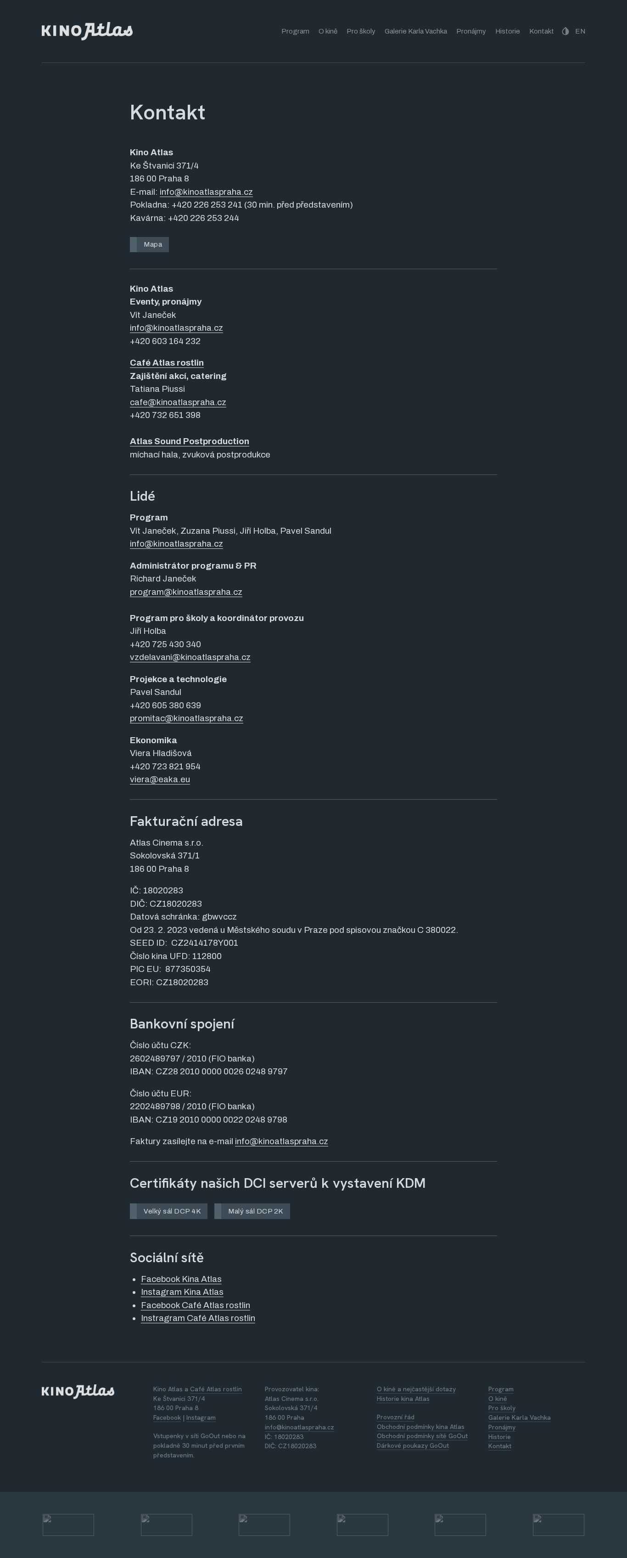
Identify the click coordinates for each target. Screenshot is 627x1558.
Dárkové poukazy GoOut (413, 1445)
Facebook (167, 1417)
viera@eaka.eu (160, 779)
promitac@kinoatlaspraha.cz (186, 718)
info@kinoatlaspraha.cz (206, 192)
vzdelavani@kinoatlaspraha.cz (190, 657)
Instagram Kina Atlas (182, 1292)
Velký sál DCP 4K (172, 1211)
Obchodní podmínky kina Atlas (421, 1427)
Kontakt (541, 31)
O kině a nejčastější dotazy (416, 1389)
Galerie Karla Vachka (416, 31)
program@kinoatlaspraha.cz (186, 592)
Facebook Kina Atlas (181, 1279)
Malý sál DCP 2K (255, 1211)
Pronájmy (471, 31)
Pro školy (361, 31)
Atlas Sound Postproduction (189, 441)
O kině (328, 31)
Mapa (153, 244)
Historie (507, 31)
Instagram (201, 1417)
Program (295, 31)
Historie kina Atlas (403, 1398)
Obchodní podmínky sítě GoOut (422, 1436)
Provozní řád (395, 1417)
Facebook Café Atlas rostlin (195, 1305)
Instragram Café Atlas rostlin (198, 1318)
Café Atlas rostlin (167, 362)
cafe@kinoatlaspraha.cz (178, 402)
